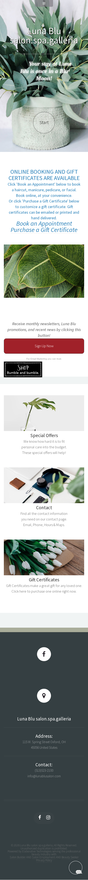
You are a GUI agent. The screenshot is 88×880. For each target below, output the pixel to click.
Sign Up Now (44, 346)
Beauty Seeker (70, 857)
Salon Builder (17, 857)
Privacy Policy (44, 860)
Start (44, 122)
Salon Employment (43, 857)
